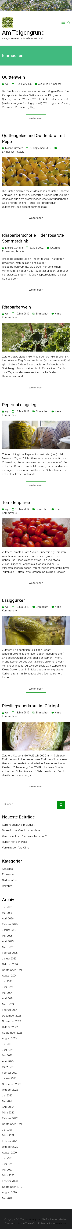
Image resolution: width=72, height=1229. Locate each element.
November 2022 (11, 1084)
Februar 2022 (9, 1118)
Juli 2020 (7, 1158)
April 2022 (7, 1107)
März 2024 (8, 1004)
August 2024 (9, 975)
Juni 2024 (7, 987)
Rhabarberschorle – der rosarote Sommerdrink (33, 238)
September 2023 (12, 1032)
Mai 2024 (7, 992)
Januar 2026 (9, 930)
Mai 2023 (7, 1055)
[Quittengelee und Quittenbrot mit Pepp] (36, 159)
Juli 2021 (7, 1129)
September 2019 (12, 1186)
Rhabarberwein (16, 307)
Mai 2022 (7, 1101)
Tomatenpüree (16, 502)
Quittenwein (13, 77)
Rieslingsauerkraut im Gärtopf (30, 705)
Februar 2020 (9, 1181)
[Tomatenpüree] (36, 520)
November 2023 (11, 1021)
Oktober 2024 (10, 964)
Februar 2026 (9, 924)
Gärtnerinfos (9, 880)
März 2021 (8, 1135)
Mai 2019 (7, 1198)
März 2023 (8, 1067)
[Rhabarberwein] (36, 324)
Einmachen (55, 84)
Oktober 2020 (10, 1146)
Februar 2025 (9, 952)
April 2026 (7, 918)
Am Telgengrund (23, 32)
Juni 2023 (7, 1049)
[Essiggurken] (36, 618)
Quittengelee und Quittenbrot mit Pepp (33, 138)
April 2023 (7, 1061)
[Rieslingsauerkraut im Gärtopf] (36, 723)
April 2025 (7, 941)
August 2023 (9, 1038)
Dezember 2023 (11, 1015)
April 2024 (7, 998)
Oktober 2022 (10, 1089)
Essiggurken (14, 600)
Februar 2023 (9, 1072)
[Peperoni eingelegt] (36, 422)
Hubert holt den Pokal (14, 841)
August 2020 (9, 1152)
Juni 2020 (7, 1164)
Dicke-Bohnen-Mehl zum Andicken (22, 830)
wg (7, 84)
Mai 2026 (7, 913)
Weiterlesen (36, 118)
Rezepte (20, 151)
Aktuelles (43, 84)
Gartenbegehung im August (18, 824)
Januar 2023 (9, 1078)
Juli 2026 (7, 907)
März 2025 (8, 947)
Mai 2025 (7, 935)
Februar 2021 (9, 1141)
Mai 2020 (7, 1169)
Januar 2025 (9, 958)
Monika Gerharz (14, 148)
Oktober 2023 (10, 1027)
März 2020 (8, 1175)
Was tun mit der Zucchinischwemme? (24, 836)
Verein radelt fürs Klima (15, 847)
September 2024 (12, 970)
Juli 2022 (7, 1095)
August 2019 (9, 1192)
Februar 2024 (9, 1009)
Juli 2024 (7, 981)
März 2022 (8, 1112)
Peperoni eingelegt (20, 404)
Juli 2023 (7, 1044)
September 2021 (12, 1124)
